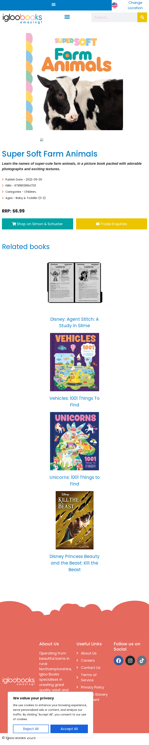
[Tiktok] (142, 660)
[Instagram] (130, 660)
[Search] (142, 17)
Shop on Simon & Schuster (39, 223)
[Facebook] (118, 660)
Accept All (69, 728)
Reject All (31, 728)
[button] (53, 4)
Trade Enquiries (113, 223)
